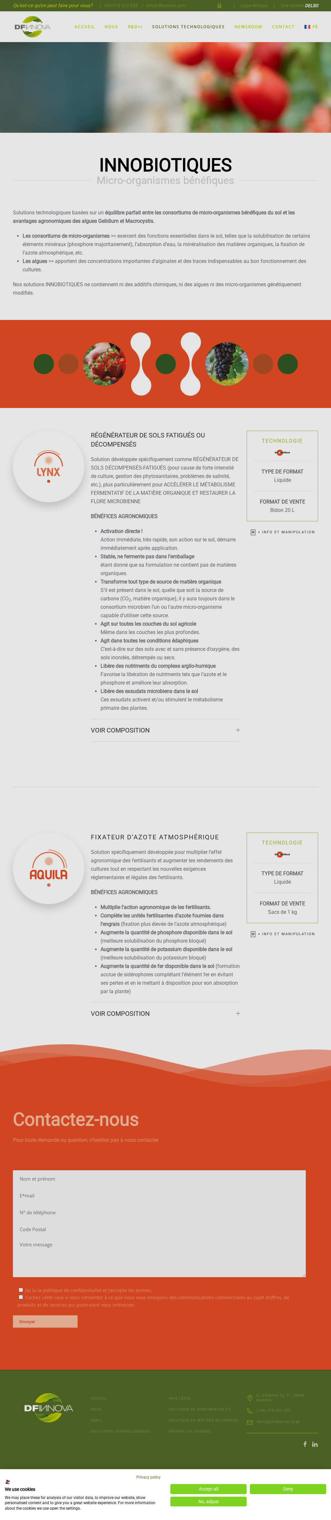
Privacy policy (148, 1477)
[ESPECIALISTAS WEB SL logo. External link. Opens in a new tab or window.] (8, 1482)
